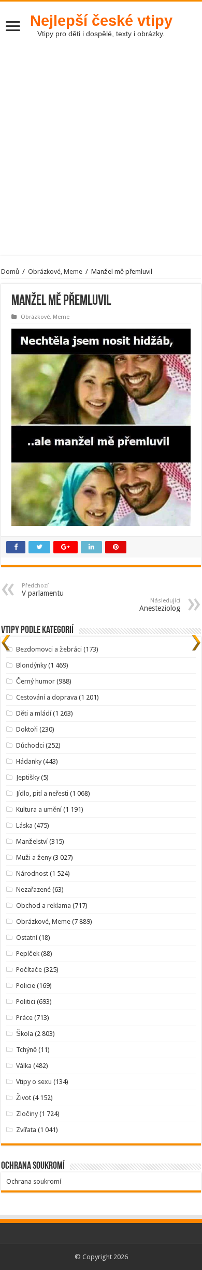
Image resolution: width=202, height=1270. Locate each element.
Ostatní (26, 937)
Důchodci (30, 745)
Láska (24, 825)
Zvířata (26, 1130)
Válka (24, 1066)
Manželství (32, 841)
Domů (10, 271)
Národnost (32, 873)
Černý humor (35, 681)
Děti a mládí (33, 713)
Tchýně (26, 1050)
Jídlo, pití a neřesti (42, 793)
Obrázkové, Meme (55, 271)
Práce (24, 1017)
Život (23, 1098)
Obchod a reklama (43, 905)
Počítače (29, 969)
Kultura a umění (39, 809)
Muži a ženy (33, 857)
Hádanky (28, 761)
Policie (25, 985)
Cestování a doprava (46, 697)
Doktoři (27, 729)
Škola (24, 1033)
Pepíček (27, 953)
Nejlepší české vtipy (101, 20)
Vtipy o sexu (34, 1082)
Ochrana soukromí (33, 1181)
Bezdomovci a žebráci (49, 649)
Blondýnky (31, 665)
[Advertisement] (101, 154)
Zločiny (27, 1114)
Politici (25, 1001)
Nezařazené (33, 889)
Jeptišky (27, 777)
